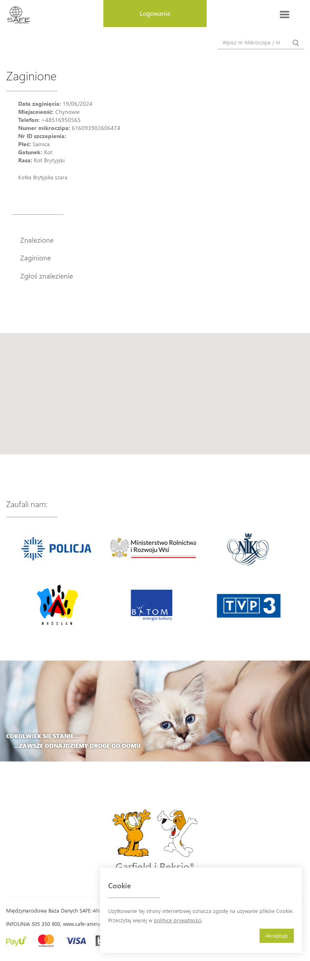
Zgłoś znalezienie (46, 275)
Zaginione (35, 257)
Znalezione (37, 239)
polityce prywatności (177, 920)
